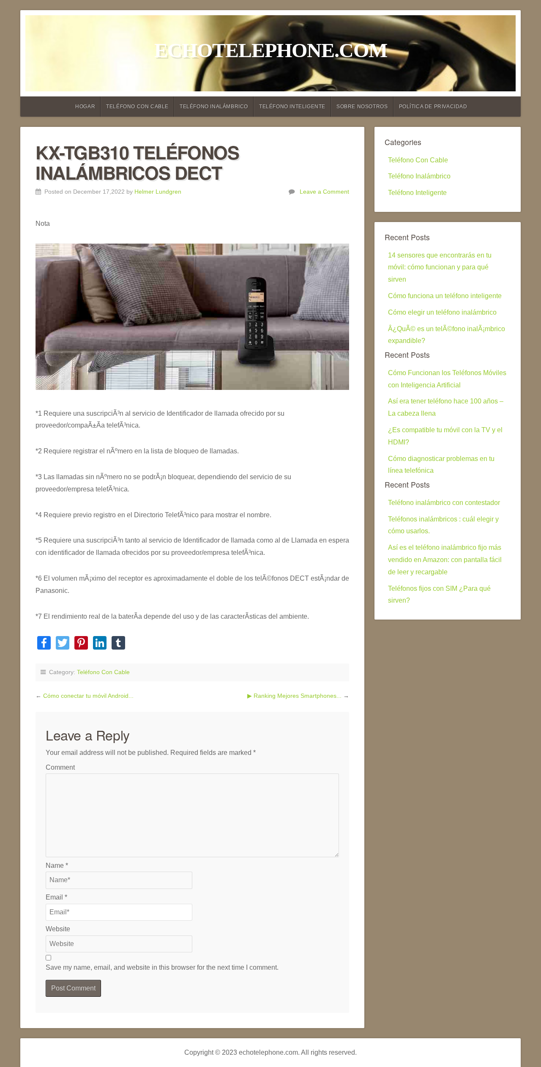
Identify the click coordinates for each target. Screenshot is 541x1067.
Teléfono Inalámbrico (214, 107)
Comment (60, 767)
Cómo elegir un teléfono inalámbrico (442, 312)
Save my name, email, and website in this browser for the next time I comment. (162, 967)
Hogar (85, 107)
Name (57, 865)
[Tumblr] (118, 644)
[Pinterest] (81, 644)
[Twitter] (62, 644)
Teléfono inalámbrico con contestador (444, 502)
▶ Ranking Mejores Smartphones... (295, 695)
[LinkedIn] (99, 644)
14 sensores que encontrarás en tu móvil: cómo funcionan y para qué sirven (440, 267)
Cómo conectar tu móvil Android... (88, 695)
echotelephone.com (270, 50)
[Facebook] (44, 644)
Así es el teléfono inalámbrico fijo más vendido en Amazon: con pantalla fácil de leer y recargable (445, 560)
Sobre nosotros (362, 107)
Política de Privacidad (433, 107)
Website (58, 929)
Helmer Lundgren (157, 191)
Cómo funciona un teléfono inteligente (445, 295)
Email (56, 897)
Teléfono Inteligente (292, 107)
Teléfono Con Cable (137, 107)
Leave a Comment (324, 191)
